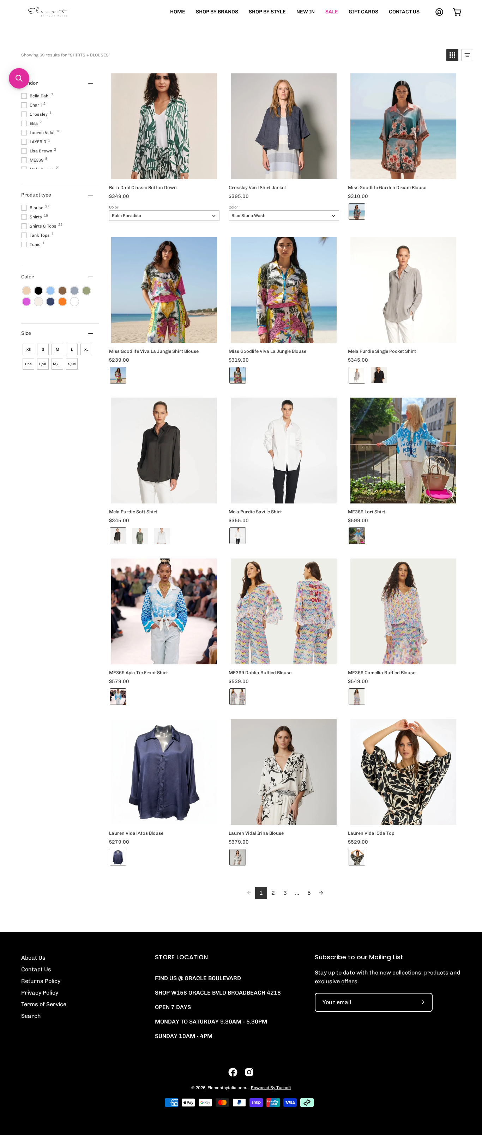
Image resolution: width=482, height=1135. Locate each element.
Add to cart (164, 171)
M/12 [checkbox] (58, 364)
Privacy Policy (39, 992)
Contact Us (36, 969)
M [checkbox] (57, 350)
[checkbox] (26, 291)
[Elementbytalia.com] (60, 11)
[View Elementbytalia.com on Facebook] (233, 1072)
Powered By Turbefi (271, 1087)
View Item (403, 335)
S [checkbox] (43, 350)
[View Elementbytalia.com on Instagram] (249, 1072)
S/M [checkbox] (72, 364)
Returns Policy (40, 981)
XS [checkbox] (28, 350)
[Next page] (321, 893)
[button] (452, 55)
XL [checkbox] (86, 350)
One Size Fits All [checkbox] (28, 366)
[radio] (357, 211)
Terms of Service (43, 1004)
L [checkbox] (72, 350)
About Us (33, 957)
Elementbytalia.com (226, 1087)
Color (114, 207)
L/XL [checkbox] (43, 364)
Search (31, 1016)
